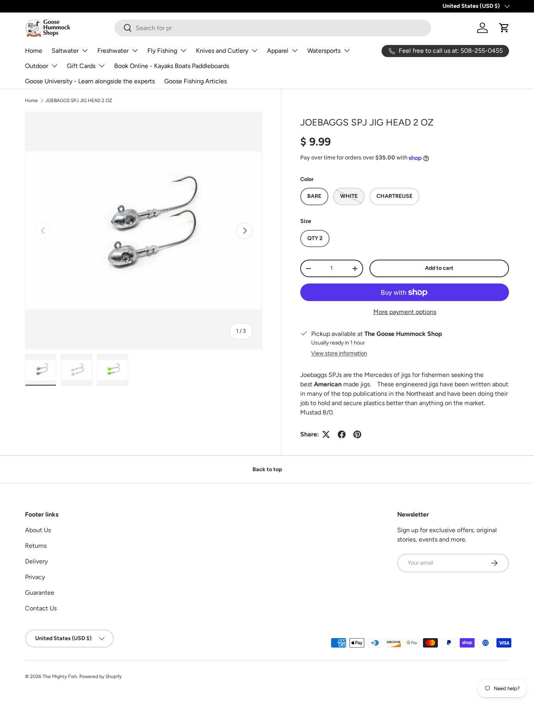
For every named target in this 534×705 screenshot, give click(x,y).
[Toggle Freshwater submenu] (135, 50)
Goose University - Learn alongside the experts (90, 81)
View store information (339, 353)
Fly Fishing (162, 50)
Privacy (35, 577)
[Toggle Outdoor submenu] (54, 65)
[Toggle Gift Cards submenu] (101, 65)
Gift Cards (81, 66)
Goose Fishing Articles (195, 81)
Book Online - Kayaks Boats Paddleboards (171, 66)
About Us (38, 530)
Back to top (267, 469)
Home (33, 50)
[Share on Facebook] (341, 434)
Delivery (36, 561)
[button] (504, 27)
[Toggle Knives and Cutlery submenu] (254, 50)
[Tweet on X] (326, 434)
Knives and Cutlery (222, 50)
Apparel (278, 50)
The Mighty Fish (60, 676)
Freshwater (113, 50)
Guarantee (39, 592)
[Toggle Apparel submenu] (294, 50)
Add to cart (439, 268)
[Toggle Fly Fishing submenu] (183, 50)
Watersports (323, 50)
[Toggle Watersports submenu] (346, 50)
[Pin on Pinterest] (357, 434)
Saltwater (65, 50)
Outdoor (36, 66)
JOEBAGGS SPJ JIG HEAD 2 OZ (78, 100)
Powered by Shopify (100, 676)
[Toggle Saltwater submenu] (85, 50)
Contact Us (41, 608)
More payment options (404, 312)
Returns (36, 545)
